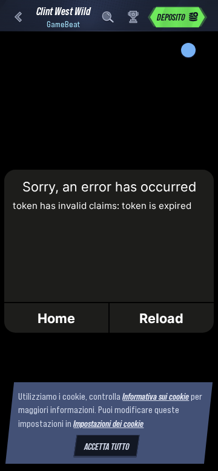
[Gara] (133, 17)
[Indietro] (18, 17)
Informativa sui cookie (155, 396)
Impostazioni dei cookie (108, 423)
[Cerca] (108, 17)
